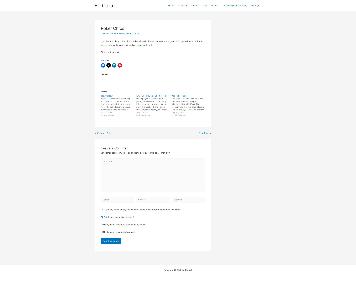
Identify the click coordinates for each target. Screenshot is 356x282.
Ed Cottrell (107, 5)
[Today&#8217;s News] (118, 105)
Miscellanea (126, 33)
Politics (214, 5)
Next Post (205, 133)
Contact (195, 5)
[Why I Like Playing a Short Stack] (153, 105)
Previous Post (103, 133)
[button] (185, 5)
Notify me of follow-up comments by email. (124, 224)
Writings (255, 5)
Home (171, 5)
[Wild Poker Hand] (189, 105)
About (181, 5)
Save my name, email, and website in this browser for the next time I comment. (143, 209)
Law (205, 5)
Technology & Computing (234, 5)
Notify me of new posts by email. (119, 232)
